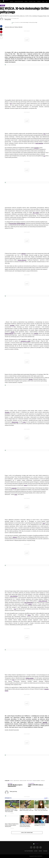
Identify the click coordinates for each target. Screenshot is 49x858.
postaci (30, 604)
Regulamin (45, 851)
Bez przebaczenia (28, 602)
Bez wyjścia (36, 212)
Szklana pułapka (30, 678)
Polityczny (29, 780)
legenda (12, 331)
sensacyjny (14, 488)
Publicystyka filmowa (19, 1)
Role (13, 679)
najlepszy (23, 253)
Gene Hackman (39, 143)
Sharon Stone (15, 422)
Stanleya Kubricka (9, 333)
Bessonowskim (12, 223)
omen (16, 494)
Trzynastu (7, 412)
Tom (44, 133)
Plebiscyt (39, 1)
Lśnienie (36, 333)
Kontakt (40, 851)
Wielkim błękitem (21, 223)
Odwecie (15, 537)
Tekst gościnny (8, 19)
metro (25, 485)
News (43, 1)
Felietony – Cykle (32, 1)
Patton (29, 615)
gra (44, 155)
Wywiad (26, 1)
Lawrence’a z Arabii (25, 341)
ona (44, 523)
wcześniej (12, 325)
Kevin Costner (23, 780)
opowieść (45, 722)
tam (15, 609)
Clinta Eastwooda (42, 600)
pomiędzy (36, 147)
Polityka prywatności (29, 851)
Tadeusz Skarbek (36, 780)
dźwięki (31, 379)
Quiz (47, 1)
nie (11, 103)
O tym (24, 422)
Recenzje (11, 1)
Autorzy (35, 851)
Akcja (12, 780)
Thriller (43, 780)
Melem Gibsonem (22, 260)
